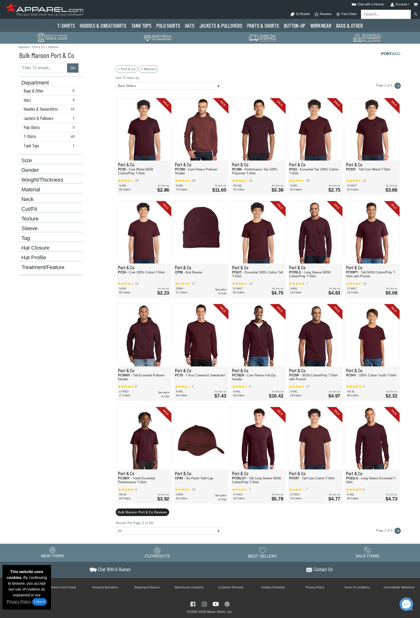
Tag (25, 238)
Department (35, 82)
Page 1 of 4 (384, 530)
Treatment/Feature (42, 267)
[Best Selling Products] (262, 552)
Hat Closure (35, 248)
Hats (189, 25)
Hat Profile (33, 257)
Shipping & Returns (147, 587)
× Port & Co (127, 69)
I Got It (39, 602)
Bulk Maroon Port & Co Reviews (142, 512)
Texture (30, 218)
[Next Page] (397, 86)
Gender (30, 170)
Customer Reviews (231, 587)
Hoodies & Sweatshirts (49, 109)
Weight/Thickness (42, 180)
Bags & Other (349, 25)
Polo (168, 25)
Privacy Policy (19, 602)
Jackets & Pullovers (49, 118)
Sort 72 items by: (128, 78)
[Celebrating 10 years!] (52, 37)
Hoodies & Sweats (103, 25)
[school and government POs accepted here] (367, 38)
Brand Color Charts (63, 587)
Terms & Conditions (357, 587)
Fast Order (349, 14)
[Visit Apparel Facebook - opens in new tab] (193, 603)
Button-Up (294, 25)
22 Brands (302, 14)
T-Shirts (66, 25)
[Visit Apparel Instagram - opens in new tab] (204, 603)
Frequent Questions (105, 587)
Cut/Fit (29, 209)
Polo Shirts (49, 127)
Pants (263, 25)
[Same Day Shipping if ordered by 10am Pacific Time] (262, 37)
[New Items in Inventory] (52, 552)
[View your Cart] (415, 4)
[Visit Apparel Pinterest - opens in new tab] (227, 603)
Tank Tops (141, 25)
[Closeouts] (157, 552)
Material (30, 189)
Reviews (325, 14)
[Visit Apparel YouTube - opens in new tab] (216, 603)
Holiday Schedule (273, 587)
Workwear (320, 25)
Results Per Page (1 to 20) (134, 523)
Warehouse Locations (189, 587)
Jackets (220, 25)
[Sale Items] (367, 552)
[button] (367, 3)
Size (26, 160)
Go (72, 68)
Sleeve (29, 228)
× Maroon (148, 69)
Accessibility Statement (399, 587)
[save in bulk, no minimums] (157, 37)
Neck (27, 199)
